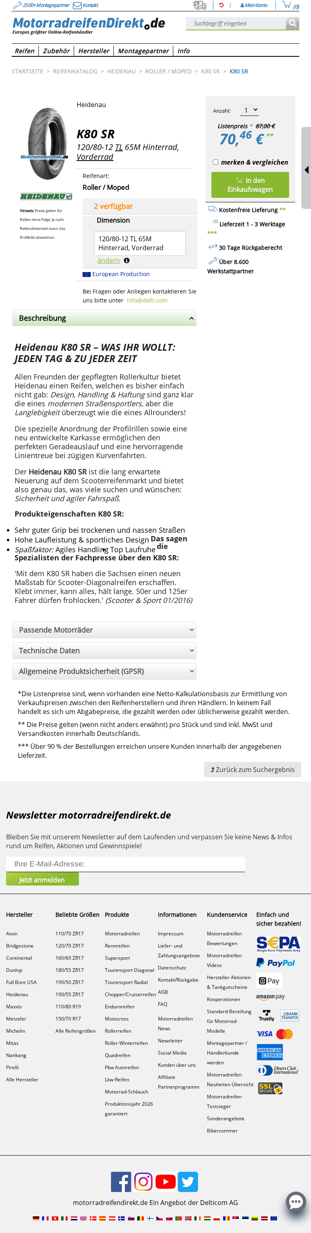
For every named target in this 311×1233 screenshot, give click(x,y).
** (269, 135)
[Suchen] (292, 23)
